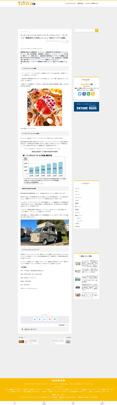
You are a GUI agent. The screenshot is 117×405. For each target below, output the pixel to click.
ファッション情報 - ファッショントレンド (69, 389)
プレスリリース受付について (91, 3)
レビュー (77, 188)
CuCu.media (79, 220)
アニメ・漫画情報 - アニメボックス (13, 389)
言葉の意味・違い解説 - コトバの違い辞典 (87, 397)
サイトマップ (90, 384)
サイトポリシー (55, 384)
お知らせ (77, 226)
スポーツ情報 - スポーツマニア (106, 389)
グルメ (67, 325)
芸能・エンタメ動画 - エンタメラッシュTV (99, 391)
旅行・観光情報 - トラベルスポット (32, 391)
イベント (77, 194)
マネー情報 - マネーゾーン (15, 391)
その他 (77, 223)
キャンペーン (78, 197)
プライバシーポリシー (43, 384)
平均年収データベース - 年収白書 (49, 397)
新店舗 (77, 209)
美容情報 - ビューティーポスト (89, 389)
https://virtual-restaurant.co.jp (36, 59)
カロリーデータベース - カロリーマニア (30, 397)
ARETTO (79, 218)
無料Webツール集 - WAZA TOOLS (67, 397)
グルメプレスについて (71, 3)
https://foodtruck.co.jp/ (55, 54)
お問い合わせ (80, 3)
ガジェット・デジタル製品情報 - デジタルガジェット (75, 391)
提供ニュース (78, 215)
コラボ (77, 200)
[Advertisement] (58, 17)
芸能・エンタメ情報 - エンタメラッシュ (33, 389)
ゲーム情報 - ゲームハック (51, 389)
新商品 (77, 203)
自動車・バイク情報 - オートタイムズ (51, 391)
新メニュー (78, 206)
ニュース (77, 212)
